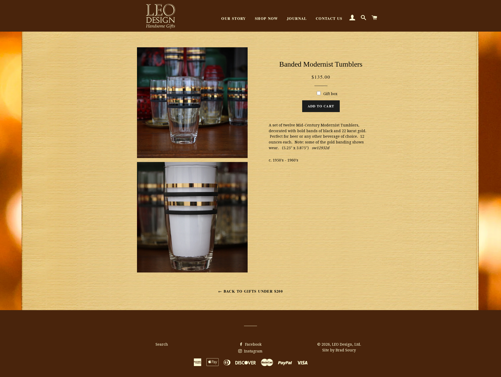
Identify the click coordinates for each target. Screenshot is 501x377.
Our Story (233, 18)
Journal (297, 18)
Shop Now (266, 18)
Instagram (253, 351)
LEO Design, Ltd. (346, 344)
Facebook (252, 344)
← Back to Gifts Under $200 (250, 291)
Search (162, 344)
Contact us (329, 18)
